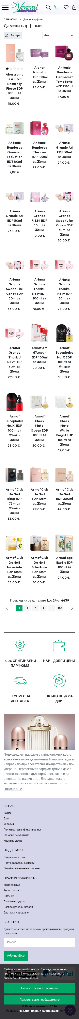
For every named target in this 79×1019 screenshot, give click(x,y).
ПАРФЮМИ (10, 19)
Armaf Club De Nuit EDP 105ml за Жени (39, 496)
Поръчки (9, 895)
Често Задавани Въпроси (19, 862)
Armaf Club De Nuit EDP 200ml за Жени (64, 496)
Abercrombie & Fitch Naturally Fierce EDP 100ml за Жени (14, 86)
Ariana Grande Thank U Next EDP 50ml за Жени (14, 359)
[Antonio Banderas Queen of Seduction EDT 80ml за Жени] (14, 128)
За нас (8, 812)
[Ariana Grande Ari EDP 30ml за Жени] (64, 128)
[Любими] (66, 7)
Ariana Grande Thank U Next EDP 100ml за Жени (39, 291)
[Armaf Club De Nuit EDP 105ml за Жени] (39, 475)
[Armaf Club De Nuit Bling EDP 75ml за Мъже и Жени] (14, 475)
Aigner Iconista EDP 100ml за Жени (39, 74)
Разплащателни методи (18, 906)
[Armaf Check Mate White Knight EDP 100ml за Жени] (64, 402)
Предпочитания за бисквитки (39, 1011)
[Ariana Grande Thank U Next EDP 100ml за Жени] (39, 265)
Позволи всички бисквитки (39, 988)
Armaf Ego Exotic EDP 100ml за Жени (64, 565)
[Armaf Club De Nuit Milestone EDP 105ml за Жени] (39, 543)
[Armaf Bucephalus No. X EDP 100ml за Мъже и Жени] (64, 333)
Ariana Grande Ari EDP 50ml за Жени (14, 218)
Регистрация (11, 890)
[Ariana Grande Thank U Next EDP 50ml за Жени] (14, 333)
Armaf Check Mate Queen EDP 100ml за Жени (39, 428)
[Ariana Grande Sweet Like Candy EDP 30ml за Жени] (64, 196)
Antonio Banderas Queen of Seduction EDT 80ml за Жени (14, 154)
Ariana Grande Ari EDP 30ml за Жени (64, 150)
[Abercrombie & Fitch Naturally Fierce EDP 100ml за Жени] (14, 53)
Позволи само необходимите (39, 999)
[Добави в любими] (18, 57)
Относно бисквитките (16, 835)
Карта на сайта (13, 840)
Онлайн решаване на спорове (22, 868)
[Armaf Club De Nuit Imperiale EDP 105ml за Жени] (14, 543)
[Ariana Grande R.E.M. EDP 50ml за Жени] (39, 196)
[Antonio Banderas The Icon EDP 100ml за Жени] (39, 128)
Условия (9, 823)
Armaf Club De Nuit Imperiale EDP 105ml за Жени (14, 567)
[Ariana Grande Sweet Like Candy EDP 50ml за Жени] (14, 265)
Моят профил (12, 884)
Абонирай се (16, 955)
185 (60, 608)
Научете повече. (28, 978)
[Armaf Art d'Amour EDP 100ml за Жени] (39, 333)
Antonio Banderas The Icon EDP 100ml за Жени (39, 152)
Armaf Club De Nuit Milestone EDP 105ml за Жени (39, 567)
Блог (7, 818)
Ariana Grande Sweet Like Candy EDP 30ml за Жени (64, 223)
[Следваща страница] (72, 608)
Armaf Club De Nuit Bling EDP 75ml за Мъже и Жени (14, 501)
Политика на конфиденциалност (23, 829)
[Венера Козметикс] (25, 7)
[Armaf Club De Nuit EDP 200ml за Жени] (64, 475)
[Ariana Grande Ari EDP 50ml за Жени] (14, 196)
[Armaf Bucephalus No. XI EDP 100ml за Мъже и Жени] (14, 402)
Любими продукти (14, 901)
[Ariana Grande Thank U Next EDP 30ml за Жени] (64, 265)
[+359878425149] (57, 7)
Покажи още (13, 789)
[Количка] (74, 7)
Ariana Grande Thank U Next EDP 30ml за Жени (64, 291)
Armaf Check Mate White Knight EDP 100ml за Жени (64, 430)
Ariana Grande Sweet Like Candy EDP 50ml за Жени (14, 291)
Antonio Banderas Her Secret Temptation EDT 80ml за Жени (64, 79)
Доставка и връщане (16, 912)
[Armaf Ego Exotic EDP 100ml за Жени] (64, 543)
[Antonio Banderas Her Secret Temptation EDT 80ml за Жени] (64, 53)
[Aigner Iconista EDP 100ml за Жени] (39, 53)
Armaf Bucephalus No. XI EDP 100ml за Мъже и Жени (14, 428)
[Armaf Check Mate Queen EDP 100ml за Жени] (39, 402)
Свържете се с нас (15, 857)
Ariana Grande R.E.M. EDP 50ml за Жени (39, 220)
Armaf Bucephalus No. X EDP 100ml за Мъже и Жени (64, 359)
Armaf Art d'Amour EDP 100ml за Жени (39, 355)
